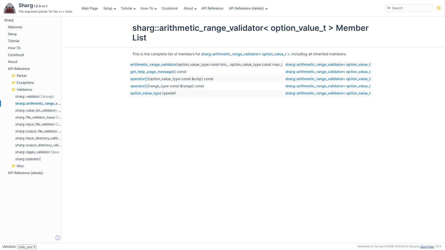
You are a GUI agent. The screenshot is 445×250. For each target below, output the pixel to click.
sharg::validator (27, 96)
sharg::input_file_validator (35, 124)
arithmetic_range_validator (153, 64)
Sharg (8, 20)
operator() (139, 79)
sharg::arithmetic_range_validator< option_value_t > (245, 54)
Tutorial (126, 8)
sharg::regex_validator (32, 152)
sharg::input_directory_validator (39, 138)
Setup (107, 8)
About (188, 8)
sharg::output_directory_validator (41, 145)
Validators (24, 89)
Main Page (90, 8)
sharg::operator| (28, 159)
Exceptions (25, 82)
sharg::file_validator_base (35, 117)
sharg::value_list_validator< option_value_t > (49, 110)
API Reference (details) (246, 8)
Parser (22, 76)
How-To (146, 8)
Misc (20, 166)
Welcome (15, 27)
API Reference (212, 8)
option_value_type (145, 93)
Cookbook (170, 8)
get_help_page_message (151, 71)
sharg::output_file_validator (36, 131)
